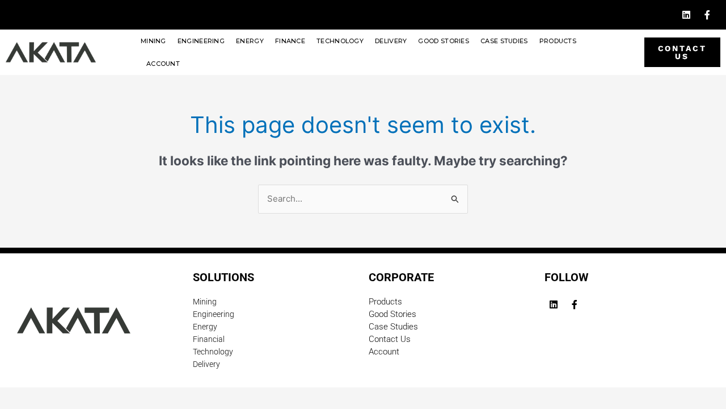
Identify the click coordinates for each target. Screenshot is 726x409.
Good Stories (443, 41)
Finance (290, 41)
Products (557, 41)
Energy (250, 41)
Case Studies (504, 41)
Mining (153, 41)
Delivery (391, 41)
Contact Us (390, 339)
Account (163, 64)
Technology (340, 41)
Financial (209, 339)
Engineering (201, 41)
